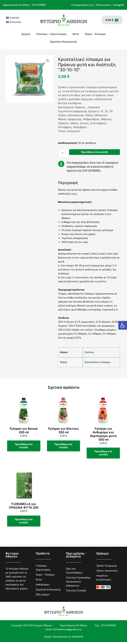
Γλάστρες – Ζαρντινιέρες (51, 34)
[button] (122, 325)
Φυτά (75, 34)
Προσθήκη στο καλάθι (94, 152)
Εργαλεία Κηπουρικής (63, 41)
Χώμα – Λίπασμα (95, 34)
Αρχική (25, 34)
